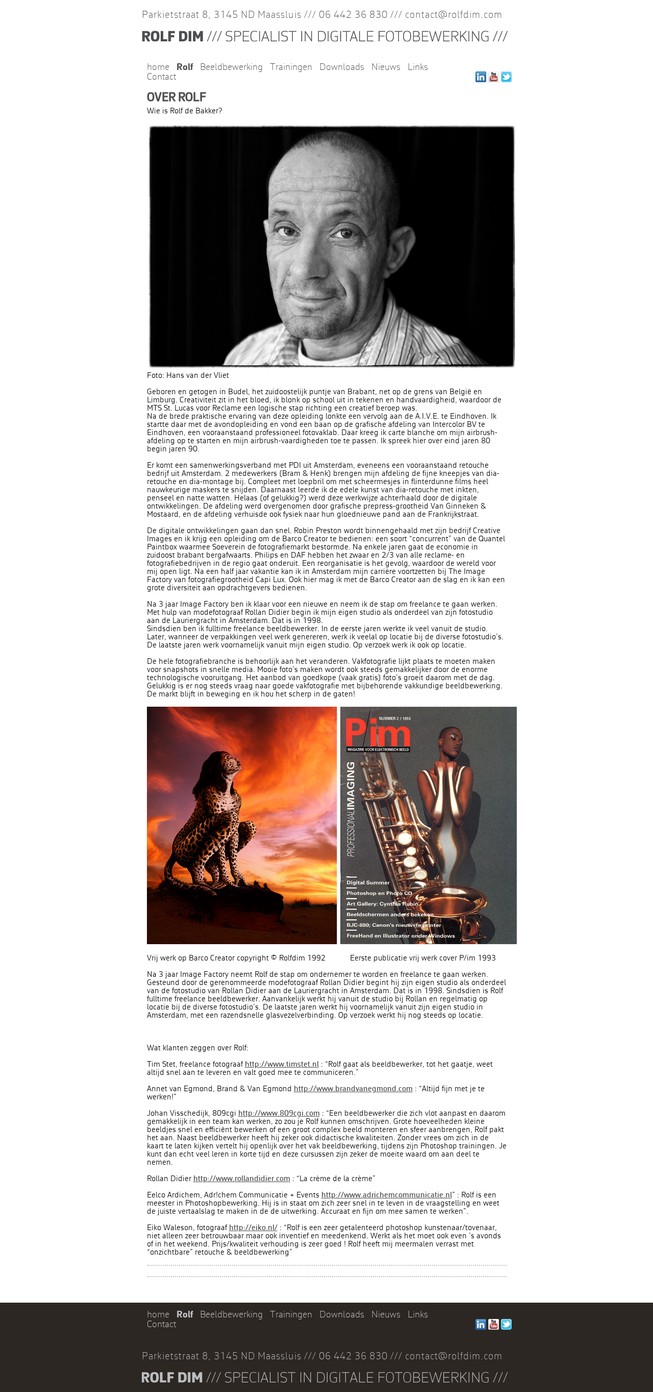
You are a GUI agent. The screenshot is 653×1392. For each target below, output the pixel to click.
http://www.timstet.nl (282, 1065)
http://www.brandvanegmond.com (353, 1089)
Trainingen (291, 68)
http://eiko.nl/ (253, 1228)
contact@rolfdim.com (454, 15)
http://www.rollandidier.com (241, 1179)
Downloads (341, 68)
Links (418, 68)
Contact (161, 77)
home (158, 68)
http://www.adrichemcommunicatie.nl (386, 1195)
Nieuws (385, 68)
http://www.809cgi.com (279, 1114)
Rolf (185, 68)
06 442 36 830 (353, 15)
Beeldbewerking (231, 68)
